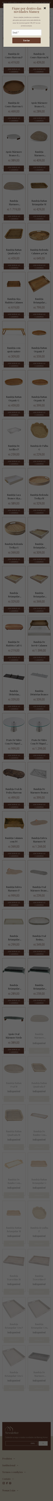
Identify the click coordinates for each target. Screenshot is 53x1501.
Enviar (26, 40)
